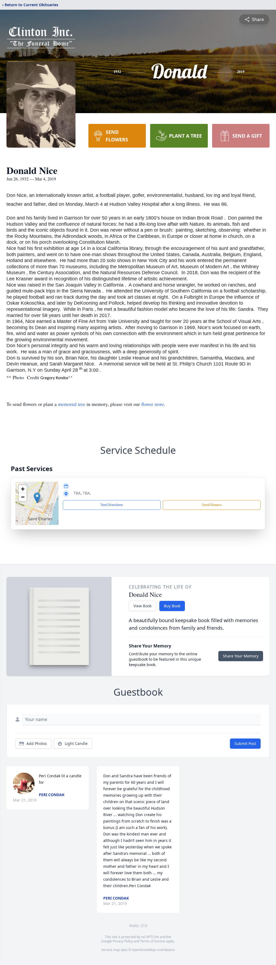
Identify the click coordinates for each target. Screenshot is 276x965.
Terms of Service (152, 941)
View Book (142, 605)
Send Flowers (212, 505)
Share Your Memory (240, 656)
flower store (152, 404)
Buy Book (172, 605)
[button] (37, 497)
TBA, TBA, (82, 493)
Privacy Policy (123, 941)
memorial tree (71, 404)
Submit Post (245, 743)
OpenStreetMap (144, 949)
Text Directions (112, 505)
